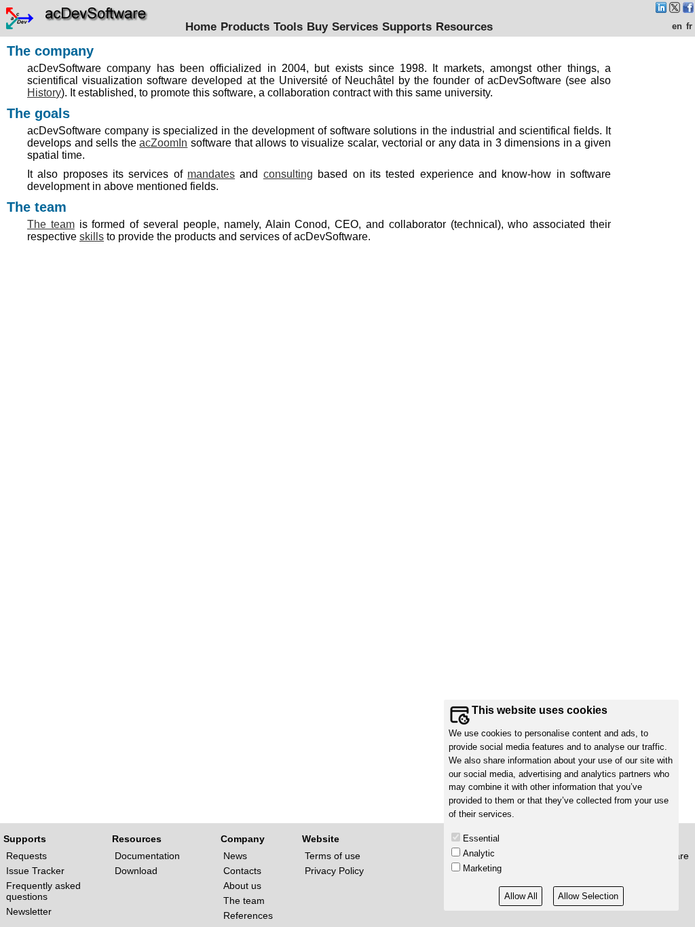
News (235, 855)
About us (242, 885)
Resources (464, 26)
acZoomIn (163, 143)
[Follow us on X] (674, 9)
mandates (211, 174)
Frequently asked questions (43, 891)
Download (136, 870)
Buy (317, 26)
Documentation (147, 855)
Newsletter (29, 911)
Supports (407, 26)
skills (91, 236)
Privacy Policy (334, 870)
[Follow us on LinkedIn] (661, 9)
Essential (481, 838)
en (677, 26)
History (44, 92)
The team (51, 224)
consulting (288, 174)
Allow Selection (588, 896)
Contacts (242, 870)
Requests (26, 855)
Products (245, 26)
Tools (288, 26)
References (248, 915)
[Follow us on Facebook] (688, 9)
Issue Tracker (35, 870)
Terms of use (332, 855)
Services (355, 26)
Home (201, 26)
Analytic (479, 853)
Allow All (521, 896)
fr (689, 26)
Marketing (482, 868)
